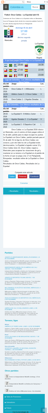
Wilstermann (8, 358)
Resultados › (34, 191)
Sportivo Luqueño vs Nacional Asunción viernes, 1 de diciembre (20, 348)
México (7, 324)
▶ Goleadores (10, 402)
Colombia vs (16, 7)
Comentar (24, 183)
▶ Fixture (8, 408)
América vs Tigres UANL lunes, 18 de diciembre (22, 326)
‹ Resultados (13, 191)
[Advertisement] (24, 221)
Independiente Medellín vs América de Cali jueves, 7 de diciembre (21, 268)
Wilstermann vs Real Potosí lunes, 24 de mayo (22, 360)
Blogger (32, 412)
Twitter (12, 176)
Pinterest (22, 176)
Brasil (6, 334)
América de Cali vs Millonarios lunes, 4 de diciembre (25, 391)
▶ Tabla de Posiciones (13, 397)
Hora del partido (10, 346)
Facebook (34, 176)
